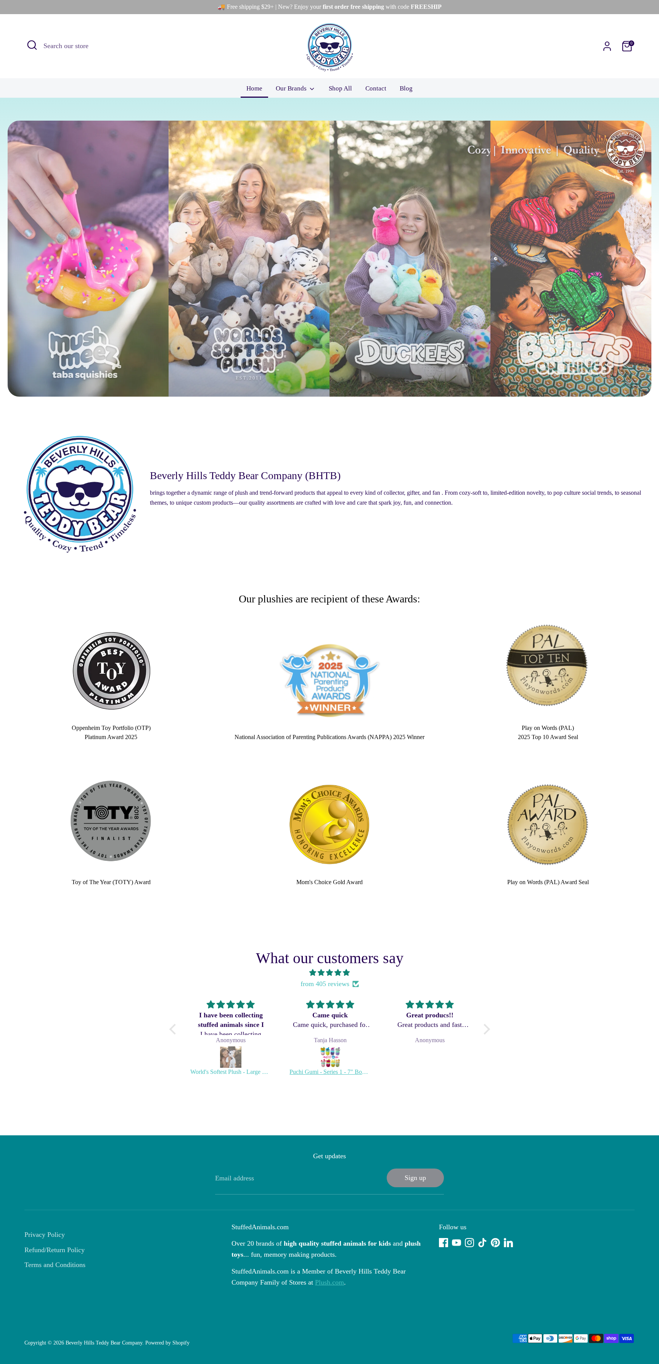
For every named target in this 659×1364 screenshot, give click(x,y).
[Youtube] (456, 1242)
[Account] (607, 46)
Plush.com (329, 1282)
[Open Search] (32, 45)
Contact (375, 88)
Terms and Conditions (54, 1265)
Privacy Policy (44, 1234)
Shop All (340, 88)
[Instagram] (469, 1242)
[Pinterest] (495, 1242)
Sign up (415, 1178)
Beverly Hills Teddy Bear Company (104, 1343)
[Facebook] (443, 1242)
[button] (174, 1029)
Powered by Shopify (167, 1343)
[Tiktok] (482, 1242)
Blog (406, 88)
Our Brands (292, 88)
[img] (329, 972)
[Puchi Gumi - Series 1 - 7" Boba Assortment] (330, 1057)
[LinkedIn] (508, 1242)
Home (254, 88)
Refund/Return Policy (54, 1250)
